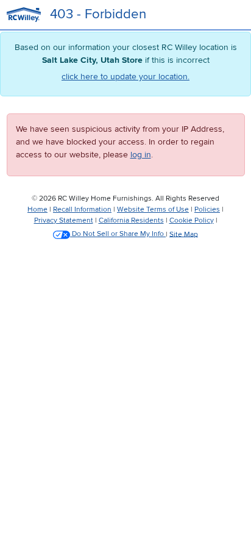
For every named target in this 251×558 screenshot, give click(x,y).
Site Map (183, 233)
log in (140, 154)
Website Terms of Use (153, 209)
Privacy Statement (63, 220)
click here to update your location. (125, 76)
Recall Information (82, 209)
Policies (207, 209)
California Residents (131, 220)
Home (37, 209)
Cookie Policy (191, 220)
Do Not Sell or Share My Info (118, 233)
